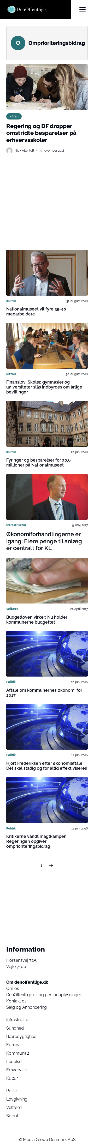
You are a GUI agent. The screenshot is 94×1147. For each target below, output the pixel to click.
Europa (13, 1044)
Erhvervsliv (17, 1069)
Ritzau (14, 116)
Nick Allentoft (24, 150)
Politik (11, 682)
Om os (12, 988)
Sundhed (15, 1028)
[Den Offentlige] (38, 9)
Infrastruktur (16, 525)
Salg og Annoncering (26, 1007)
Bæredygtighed (21, 1036)
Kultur (11, 301)
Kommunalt (17, 1053)
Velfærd (12, 609)
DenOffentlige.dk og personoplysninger (43, 994)
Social (12, 1115)
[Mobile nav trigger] (82, 9)
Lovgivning (16, 1099)
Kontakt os (16, 1001)
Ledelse (13, 1061)
